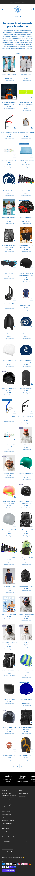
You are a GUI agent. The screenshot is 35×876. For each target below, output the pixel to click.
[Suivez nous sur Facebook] (4, 851)
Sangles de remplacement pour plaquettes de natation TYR (26, 104)
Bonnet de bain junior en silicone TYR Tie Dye (9, 502)
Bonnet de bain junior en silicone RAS (26, 700)
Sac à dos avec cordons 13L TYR (26, 530)
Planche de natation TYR (26, 388)
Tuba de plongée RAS (9, 416)
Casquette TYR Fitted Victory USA (9, 643)
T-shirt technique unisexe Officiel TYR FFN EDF (26, 304)
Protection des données (8, 820)
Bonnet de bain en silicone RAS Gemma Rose (26, 218)
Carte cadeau (22, 796)
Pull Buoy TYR (9, 273)
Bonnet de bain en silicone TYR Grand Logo (9, 728)
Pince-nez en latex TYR (9, 755)
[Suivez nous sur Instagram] (7, 851)
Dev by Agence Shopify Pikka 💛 (16, 857)
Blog (20, 799)
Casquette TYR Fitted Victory (26, 445)
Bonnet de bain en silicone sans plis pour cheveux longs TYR (26, 275)
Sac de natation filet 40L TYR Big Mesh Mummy (9, 103)
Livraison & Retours (7, 823)
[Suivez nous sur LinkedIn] (11, 851)
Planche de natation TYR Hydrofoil (9, 332)
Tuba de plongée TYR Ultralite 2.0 (26, 417)
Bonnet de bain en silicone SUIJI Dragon (26, 332)
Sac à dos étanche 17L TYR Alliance (26, 558)
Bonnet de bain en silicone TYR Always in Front (26, 502)
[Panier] (32, 9)
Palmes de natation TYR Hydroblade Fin (9, 445)
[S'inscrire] (26, 841)
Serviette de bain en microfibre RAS (26, 161)
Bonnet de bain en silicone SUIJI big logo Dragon (9, 189)
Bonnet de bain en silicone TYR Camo (9, 389)
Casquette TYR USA (9, 473)
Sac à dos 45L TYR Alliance (9, 671)
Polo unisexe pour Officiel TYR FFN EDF (26, 75)
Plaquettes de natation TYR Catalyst (9, 161)
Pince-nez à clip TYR (9, 303)
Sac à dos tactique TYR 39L (26, 586)
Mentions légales (6, 814)
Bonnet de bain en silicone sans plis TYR (26, 474)
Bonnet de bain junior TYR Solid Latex (9, 361)
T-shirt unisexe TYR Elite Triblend (9, 587)
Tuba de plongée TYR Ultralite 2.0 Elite (9, 133)
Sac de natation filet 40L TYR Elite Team (26, 728)
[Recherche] (6, 9)
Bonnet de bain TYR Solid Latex (9, 530)
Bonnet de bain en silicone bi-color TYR (26, 671)
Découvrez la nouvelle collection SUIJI (18, 2)
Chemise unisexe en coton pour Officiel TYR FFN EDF (9, 218)
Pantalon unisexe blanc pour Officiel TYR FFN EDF (9, 75)
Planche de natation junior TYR (26, 755)
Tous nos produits (23, 793)
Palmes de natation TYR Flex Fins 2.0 (9, 558)
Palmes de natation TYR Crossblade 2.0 (26, 189)
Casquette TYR (26, 642)
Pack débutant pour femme (9, 614)
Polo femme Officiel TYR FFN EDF (26, 133)
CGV (3, 817)
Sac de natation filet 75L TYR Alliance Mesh (9, 246)
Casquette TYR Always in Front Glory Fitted (26, 615)
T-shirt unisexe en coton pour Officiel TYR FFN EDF (26, 246)
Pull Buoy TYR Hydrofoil (9, 699)
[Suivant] (21, 766)
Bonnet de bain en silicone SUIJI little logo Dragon (26, 361)
